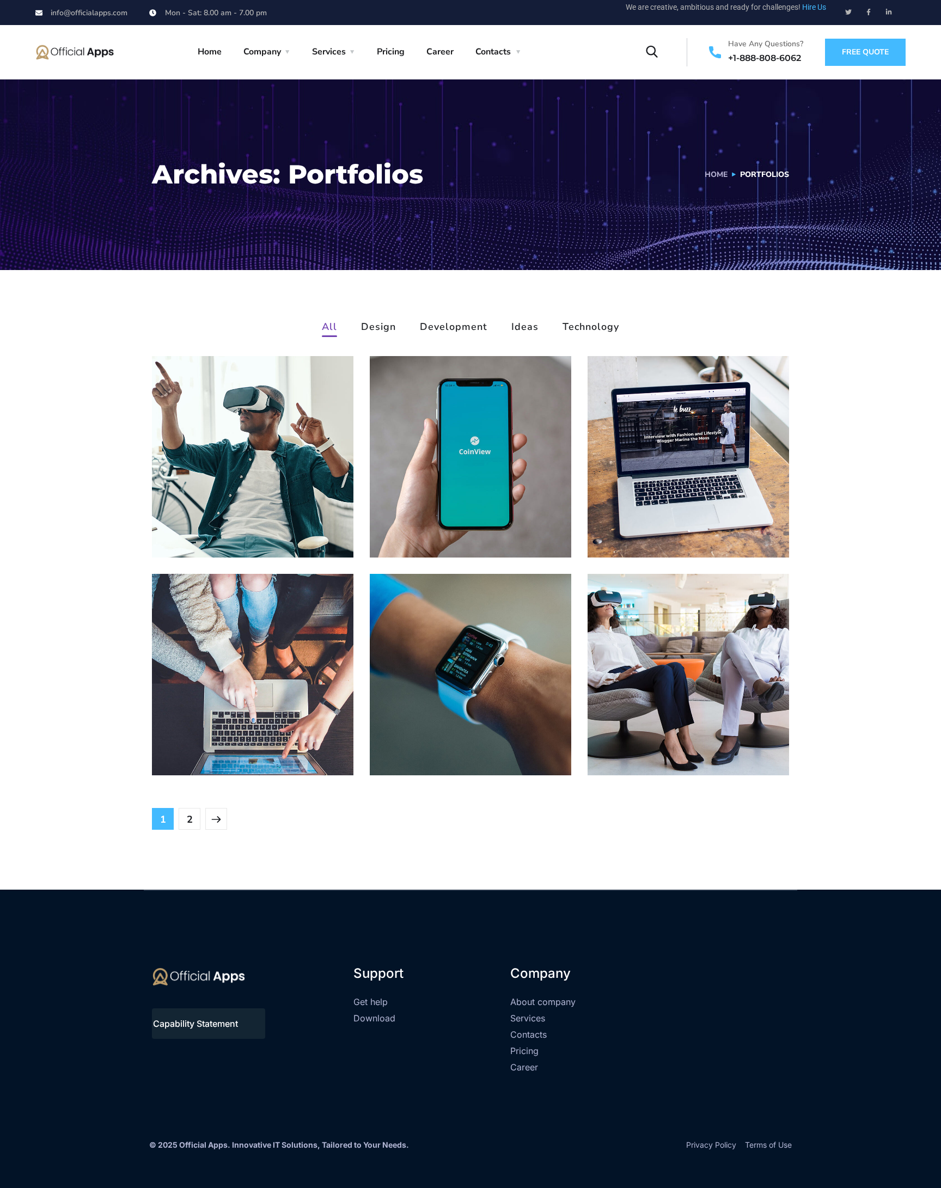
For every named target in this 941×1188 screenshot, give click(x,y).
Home (210, 52)
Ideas (525, 327)
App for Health (659, 732)
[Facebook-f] (868, 12)
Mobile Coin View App (467, 515)
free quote (865, 52)
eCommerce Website (245, 732)
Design (378, 327)
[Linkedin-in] (888, 12)
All (329, 327)
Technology (591, 327)
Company (262, 52)
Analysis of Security (675, 515)
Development (453, 327)
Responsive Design (457, 732)
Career (440, 52)
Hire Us (814, 7)
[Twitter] (848, 12)
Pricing (391, 52)
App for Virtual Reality (249, 515)
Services (329, 52)
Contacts (493, 52)
